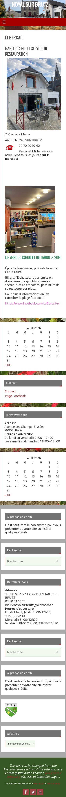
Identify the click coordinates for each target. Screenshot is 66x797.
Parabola (39, 783)
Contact (10, 391)
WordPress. (54, 783)
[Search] (56, 561)
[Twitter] (33, 792)
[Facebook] (26, 792)
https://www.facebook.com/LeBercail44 (32, 303)
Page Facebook (15, 395)
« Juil (7, 364)
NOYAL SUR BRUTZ (30, 5)
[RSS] (40, 792)
